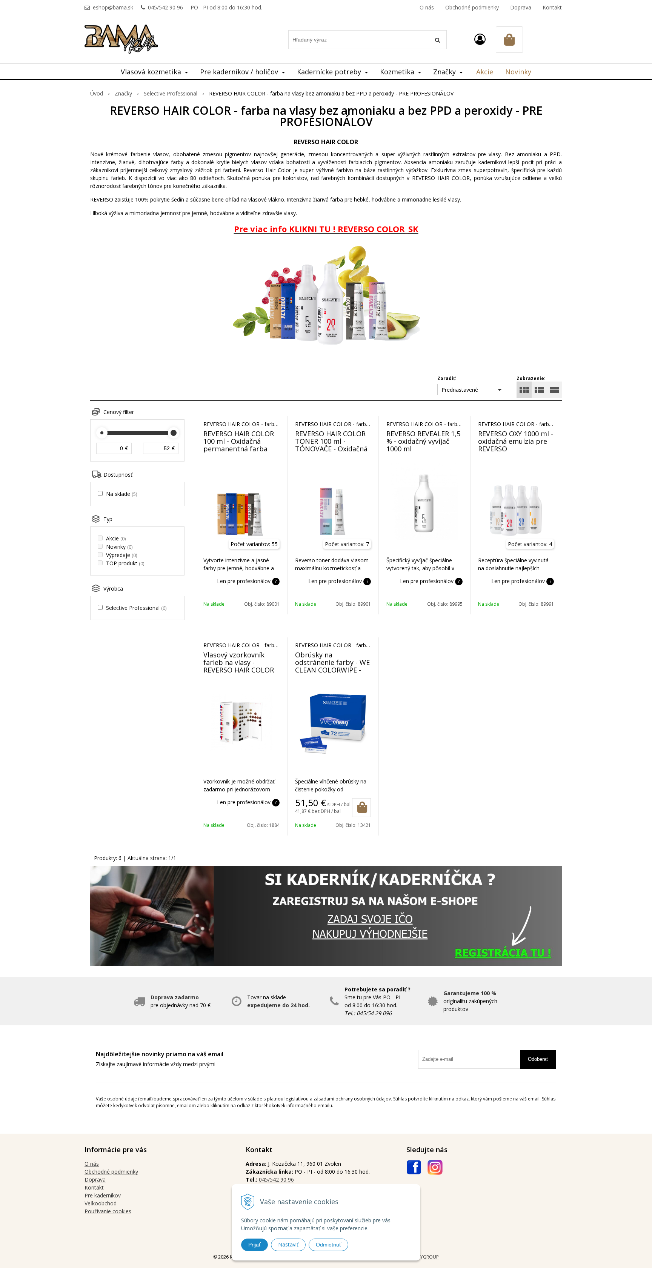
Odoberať (538, 1059)
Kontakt (552, 7)
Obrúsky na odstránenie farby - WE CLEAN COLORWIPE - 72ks (332, 666)
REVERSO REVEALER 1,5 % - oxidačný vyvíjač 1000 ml (423, 441)
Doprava (520, 7)
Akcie (484, 71)
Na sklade (121, 493)
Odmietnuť (328, 1245)
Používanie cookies (108, 1211)
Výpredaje (121, 555)
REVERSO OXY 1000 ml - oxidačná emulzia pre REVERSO (515, 441)
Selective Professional (170, 93)
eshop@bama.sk (113, 7)
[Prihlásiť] (480, 39)
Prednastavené (459, 389)
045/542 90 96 (165, 7)
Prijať (254, 1245)
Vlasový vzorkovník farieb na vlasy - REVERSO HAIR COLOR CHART (238, 666)
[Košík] (509, 39)
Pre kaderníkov (103, 1195)
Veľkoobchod (101, 1203)
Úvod (96, 93)
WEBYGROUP (425, 1257)
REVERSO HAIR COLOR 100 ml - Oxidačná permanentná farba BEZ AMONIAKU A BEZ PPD (238, 448)
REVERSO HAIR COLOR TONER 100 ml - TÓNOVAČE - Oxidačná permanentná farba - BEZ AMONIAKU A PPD (331, 448)
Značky (123, 93)
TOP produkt (125, 563)
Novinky (518, 71)
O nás (427, 7)
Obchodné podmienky (472, 7)
